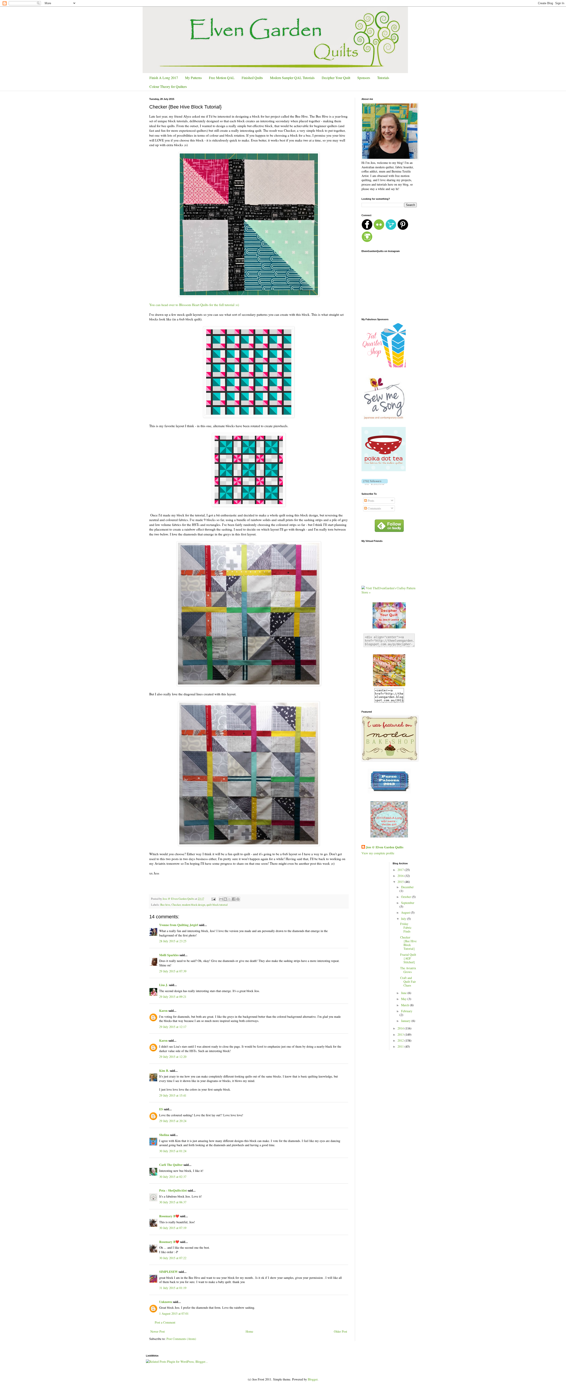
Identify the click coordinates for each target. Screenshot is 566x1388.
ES (161, 1109)
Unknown (165, 1301)
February (406, 1011)
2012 (401, 1040)
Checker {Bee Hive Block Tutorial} (408, 942)
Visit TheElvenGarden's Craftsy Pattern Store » (388, 590)
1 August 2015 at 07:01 (174, 1313)
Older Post (340, 1331)
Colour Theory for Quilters (168, 86)
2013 (401, 1034)
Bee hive (165, 905)
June (404, 993)
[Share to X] (229, 899)
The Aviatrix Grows (408, 970)
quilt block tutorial (217, 905)
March (405, 1005)
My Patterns (193, 77)
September (407, 903)
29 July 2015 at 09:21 (172, 996)
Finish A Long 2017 (163, 77)
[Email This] (221, 899)
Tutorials (383, 77)
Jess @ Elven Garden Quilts (384, 847)
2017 (401, 870)
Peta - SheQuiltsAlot (173, 1190)
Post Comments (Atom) (181, 1339)
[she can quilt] (389, 836)
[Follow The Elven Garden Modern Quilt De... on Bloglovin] (374, 484)
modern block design (193, 905)
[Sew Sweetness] (389, 792)
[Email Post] (213, 899)
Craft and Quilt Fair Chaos (408, 981)
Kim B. (164, 1070)
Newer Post (157, 1331)
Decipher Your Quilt (336, 77)
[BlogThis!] (225, 899)
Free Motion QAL (222, 77)
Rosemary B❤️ (169, 1216)
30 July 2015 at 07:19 (172, 1228)
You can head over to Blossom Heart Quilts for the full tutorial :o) (194, 304)
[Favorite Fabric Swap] (389, 686)
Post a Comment (165, 1322)
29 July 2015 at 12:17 (172, 1027)
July (404, 919)
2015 (401, 882)
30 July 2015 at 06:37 (172, 1202)
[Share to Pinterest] (238, 899)
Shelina (164, 1134)
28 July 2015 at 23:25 (172, 941)
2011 (401, 1046)
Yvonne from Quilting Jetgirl (178, 925)
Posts (370, 500)
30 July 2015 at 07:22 (172, 1258)
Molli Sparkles (169, 955)
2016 (401, 876)
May (404, 999)
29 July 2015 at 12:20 (172, 1057)
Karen (163, 1010)
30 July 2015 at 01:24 (172, 1151)
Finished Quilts (252, 77)
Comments (374, 508)
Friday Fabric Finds (405, 927)
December (407, 887)
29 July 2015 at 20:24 (172, 1121)
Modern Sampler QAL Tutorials (292, 77)
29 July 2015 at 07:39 (172, 971)
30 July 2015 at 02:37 (172, 1177)
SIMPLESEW (168, 1271)
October (406, 897)
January (406, 1021)
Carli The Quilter (171, 1164)
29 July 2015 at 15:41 (172, 1095)
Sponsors (363, 77)
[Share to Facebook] (233, 899)
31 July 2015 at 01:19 (172, 1288)
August (406, 912)
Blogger (312, 1379)
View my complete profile (377, 853)
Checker (176, 905)
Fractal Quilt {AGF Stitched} (408, 958)
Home (249, 1331)
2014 (401, 1028)
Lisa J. (163, 985)
